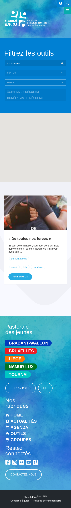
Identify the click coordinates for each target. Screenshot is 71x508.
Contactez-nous (24, 474)
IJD (45, 388)
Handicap (38, 267)
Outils (18, 433)
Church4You (21, 388)
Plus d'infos (20, 276)
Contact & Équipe (20, 500)
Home (17, 415)
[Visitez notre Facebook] (8, 462)
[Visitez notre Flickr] (21, 462)
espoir (14, 267)
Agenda (19, 427)
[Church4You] (26, 26)
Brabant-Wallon (28, 343)
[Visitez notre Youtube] (28, 462)
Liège (15, 358)
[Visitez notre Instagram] (14, 462)
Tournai (18, 374)
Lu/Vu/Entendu (19, 258)
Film (25, 267)
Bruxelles (21, 351)
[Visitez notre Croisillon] (35, 462)
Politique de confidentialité (47, 500)
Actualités (24, 421)
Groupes (21, 439)
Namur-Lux (21, 366)
